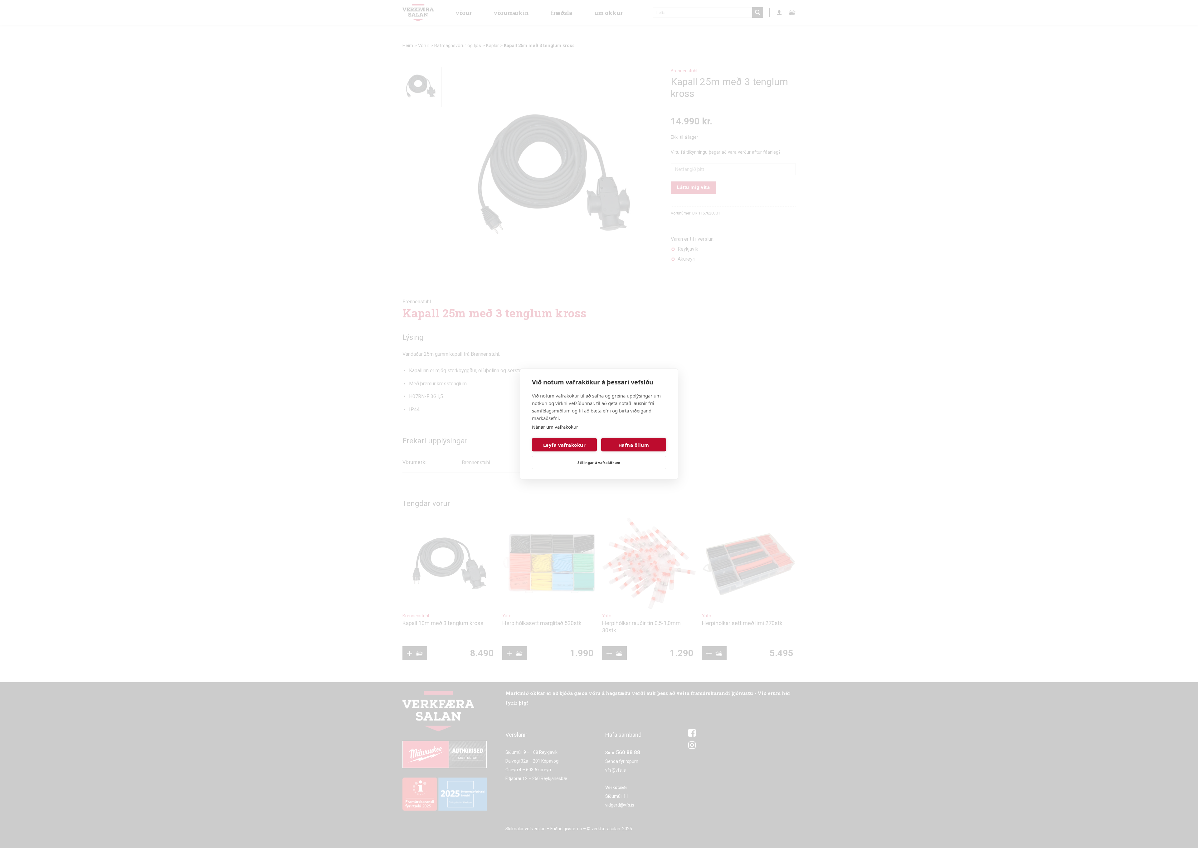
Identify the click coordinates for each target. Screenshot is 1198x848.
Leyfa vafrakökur (564, 445)
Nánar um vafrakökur (555, 427)
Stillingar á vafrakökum (599, 462)
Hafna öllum (633, 445)
